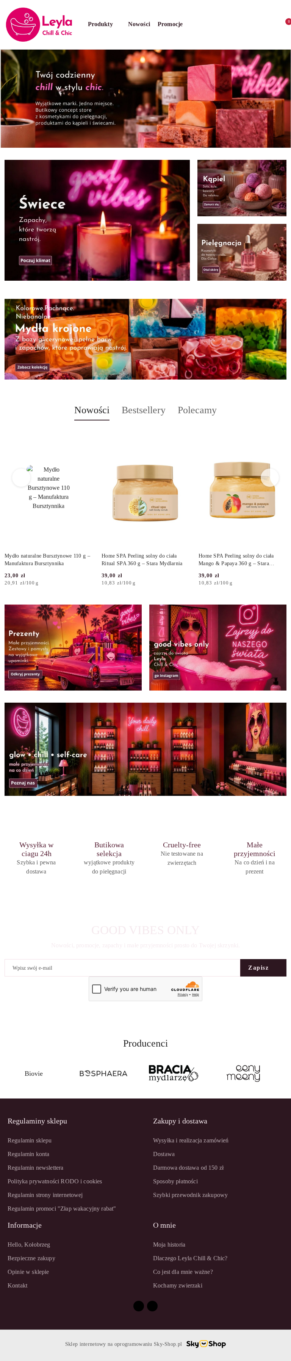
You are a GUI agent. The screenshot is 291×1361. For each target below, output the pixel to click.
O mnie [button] (164, 1225)
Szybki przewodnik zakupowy (190, 1195)
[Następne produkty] (270, 478)
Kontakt (17, 1285)
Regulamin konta (28, 1154)
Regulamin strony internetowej (45, 1195)
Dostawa (164, 1154)
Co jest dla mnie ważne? (183, 1272)
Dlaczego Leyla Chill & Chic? (190, 1258)
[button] (104, 24)
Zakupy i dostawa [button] (180, 1121)
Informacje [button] (25, 1225)
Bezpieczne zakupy (31, 1258)
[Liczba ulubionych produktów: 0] (267, 25)
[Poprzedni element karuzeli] (8, 1073)
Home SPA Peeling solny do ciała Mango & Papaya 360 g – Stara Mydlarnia (236, 560)
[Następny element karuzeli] (283, 1073)
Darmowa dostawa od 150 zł (188, 1167)
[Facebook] (138, 1306)
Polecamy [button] (197, 410)
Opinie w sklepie (28, 1272)
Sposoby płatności (175, 1181)
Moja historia (169, 1244)
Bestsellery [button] (144, 410)
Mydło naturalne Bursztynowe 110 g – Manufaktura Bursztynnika (47, 559)
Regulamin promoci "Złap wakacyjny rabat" (62, 1208)
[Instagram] (152, 1306)
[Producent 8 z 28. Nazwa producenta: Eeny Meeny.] (174, 1073)
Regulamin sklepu (30, 1140)
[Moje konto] (250, 25)
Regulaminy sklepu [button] (37, 1121)
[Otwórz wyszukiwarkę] (233, 25)
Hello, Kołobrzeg (29, 1244)
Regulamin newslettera (35, 1167)
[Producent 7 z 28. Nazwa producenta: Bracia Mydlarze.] (104, 1073)
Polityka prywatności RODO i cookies (55, 1181)
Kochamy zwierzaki (177, 1285)
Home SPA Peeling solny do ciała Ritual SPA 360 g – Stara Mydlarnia (142, 559)
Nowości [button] (92, 410)
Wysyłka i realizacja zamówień (191, 1140)
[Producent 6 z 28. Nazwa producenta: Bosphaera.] (34, 1073)
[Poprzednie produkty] (21, 478)
